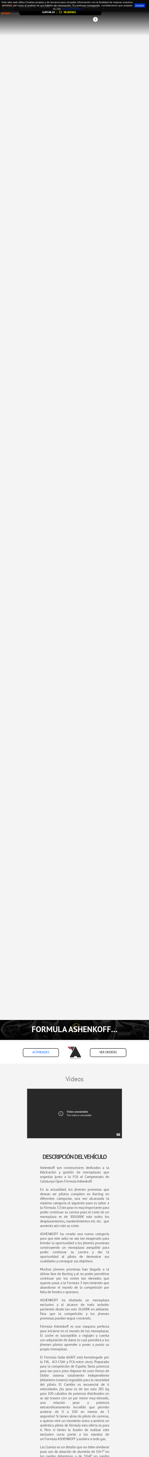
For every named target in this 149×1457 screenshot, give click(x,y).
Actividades (40, 1052)
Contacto (48, 12)
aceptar (139, 5)
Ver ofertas (108, 1052)
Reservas (69, 12)
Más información (71, 8)
